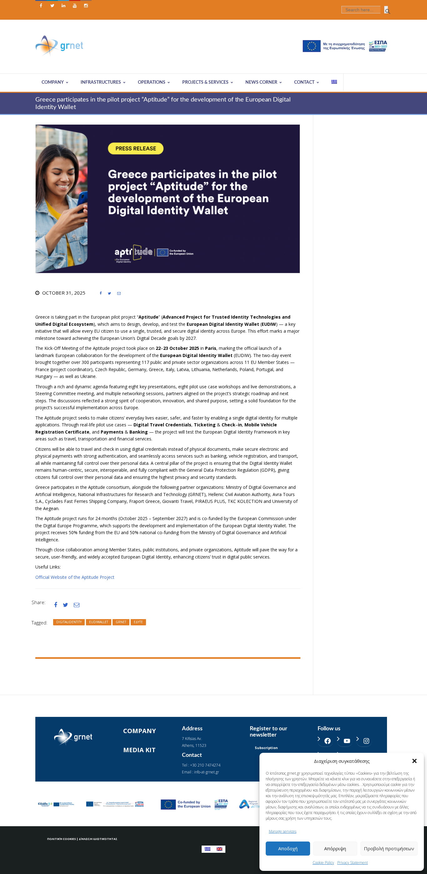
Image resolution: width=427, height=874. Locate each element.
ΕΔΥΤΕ (138, 622)
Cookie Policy (323, 862)
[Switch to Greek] (334, 82)
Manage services (282, 831)
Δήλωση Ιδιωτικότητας (98, 839)
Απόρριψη (335, 848)
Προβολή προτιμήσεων (389, 848)
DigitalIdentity (69, 622)
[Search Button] (386, 9)
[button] (414, 761)
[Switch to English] (219, 849)
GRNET (121, 622)
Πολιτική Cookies (61, 839)
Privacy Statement (352, 862)
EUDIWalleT (98, 622)
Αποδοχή (288, 848)
